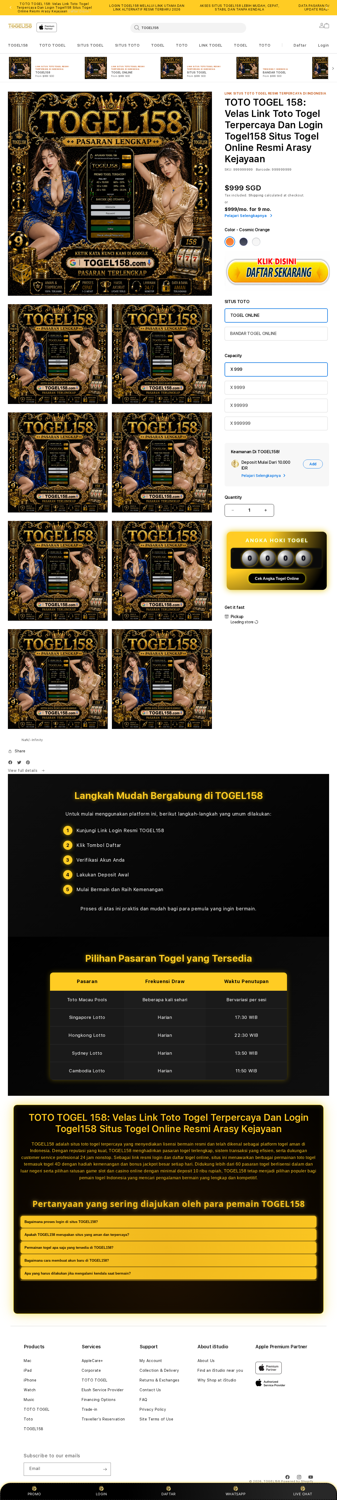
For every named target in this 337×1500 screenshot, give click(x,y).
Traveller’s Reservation (103, 1419)
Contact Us (150, 1390)
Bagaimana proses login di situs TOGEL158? (61, 1222)
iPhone (30, 1380)
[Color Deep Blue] (243, 242)
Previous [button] (10, 7)
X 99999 (239, 405)
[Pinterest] (29, 763)
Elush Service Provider (102, 1390)
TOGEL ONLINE (245, 315)
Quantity (233, 497)
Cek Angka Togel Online (277, 578)
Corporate (91, 1370)
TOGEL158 (18, 45)
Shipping (256, 195)
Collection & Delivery (159, 1370)
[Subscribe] (105, 1469)
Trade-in (89, 1409)
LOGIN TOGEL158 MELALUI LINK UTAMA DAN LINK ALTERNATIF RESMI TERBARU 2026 (146, 7)
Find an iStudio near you (220, 1370)
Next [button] (326, 7)
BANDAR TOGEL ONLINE (253, 333)
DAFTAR (168, 1494)
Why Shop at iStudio (216, 1380)
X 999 (236, 369)
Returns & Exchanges (159, 1380)
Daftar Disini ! (79, 11)
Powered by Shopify (297, 1481)
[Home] (20, 26)
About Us (206, 1361)
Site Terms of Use (156, 1419)
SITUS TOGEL (90, 45)
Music (29, 1400)
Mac (28, 1361)
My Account (151, 1361)
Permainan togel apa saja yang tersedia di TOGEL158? (68, 1248)
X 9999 (237, 387)
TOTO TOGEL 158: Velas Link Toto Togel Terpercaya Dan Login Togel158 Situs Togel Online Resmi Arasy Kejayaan (54, 7)
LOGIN (101, 1494)
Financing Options (99, 1400)
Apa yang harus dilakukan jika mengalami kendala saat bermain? (77, 1273)
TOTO (181, 45)
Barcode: (263, 169)
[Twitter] (20, 763)
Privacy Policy (153, 1409)
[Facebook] (11, 763)
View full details (23, 770)
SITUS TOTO (127, 45)
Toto (28, 1419)
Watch (30, 1390)
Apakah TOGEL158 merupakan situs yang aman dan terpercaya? (76, 1235)
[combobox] (188, 27)
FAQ (143, 1400)
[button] (18, 45)
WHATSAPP (235, 1494)
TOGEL (158, 45)
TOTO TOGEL (52, 45)
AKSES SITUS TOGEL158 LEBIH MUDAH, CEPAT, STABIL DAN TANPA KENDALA (240, 7)
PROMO (34, 1494)
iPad (28, 1370)
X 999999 (240, 423)
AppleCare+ (92, 1361)
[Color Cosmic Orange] (230, 241)
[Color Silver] (256, 242)
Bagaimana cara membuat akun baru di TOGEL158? (66, 1260)
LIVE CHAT (302, 1494)
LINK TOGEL (210, 45)
